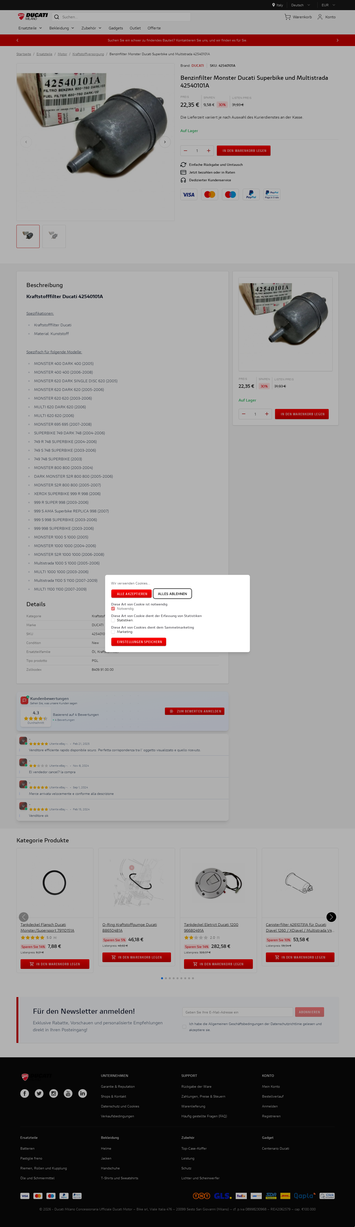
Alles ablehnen (172, 594)
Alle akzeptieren (132, 593)
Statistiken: (125, 620)
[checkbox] (113, 609)
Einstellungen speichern (139, 641)
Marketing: (125, 631)
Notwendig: (126, 608)
